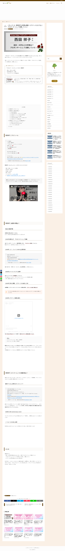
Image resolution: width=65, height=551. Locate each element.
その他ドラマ (51, 111)
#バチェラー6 (29, 157)
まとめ (11, 126)
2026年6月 (50, 166)
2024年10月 (50, 209)
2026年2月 (50, 175)
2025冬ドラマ (51, 89)
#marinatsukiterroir (30, 396)
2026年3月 (50, 173)
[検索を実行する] (61, 59)
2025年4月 (50, 196)
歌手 (49, 121)
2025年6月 (50, 192)
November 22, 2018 (28, 399)
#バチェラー (24, 157)
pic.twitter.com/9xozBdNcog (12, 260)
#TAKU (17, 396)
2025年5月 (50, 194)
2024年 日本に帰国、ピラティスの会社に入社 (19, 117)
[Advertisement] (32, 13)
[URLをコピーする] (40, 501)
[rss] (62, 0)
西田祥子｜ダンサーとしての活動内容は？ (17, 120)
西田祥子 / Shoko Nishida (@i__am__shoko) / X (16, 175)
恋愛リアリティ (7, 495)
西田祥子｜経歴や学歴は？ (15, 110)
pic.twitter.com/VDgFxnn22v (17, 158)
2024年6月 (50, 211)
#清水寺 (25, 396)
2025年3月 (50, 198)
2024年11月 (50, 207)
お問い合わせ (36, 547)
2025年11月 (50, 181)
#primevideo (9, 158)
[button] (7, 501)
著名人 (50, 128)
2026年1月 (50, 177)
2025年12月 (50, 179)
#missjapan (30, 259)
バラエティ (50, 113)
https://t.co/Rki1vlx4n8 (24, 259)
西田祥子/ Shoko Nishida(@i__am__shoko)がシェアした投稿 (18, 331)
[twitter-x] (60, 0)
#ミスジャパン (35, 259)
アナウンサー (51, 104)
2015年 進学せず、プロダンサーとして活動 (18, 113)
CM (49, 100)
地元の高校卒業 (14, 112)
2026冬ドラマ (51, 98)
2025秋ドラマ (51, 96)
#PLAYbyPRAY (21, 396)
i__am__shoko (15, 174)
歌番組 (50, 123)
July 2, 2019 (28, 262)
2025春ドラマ (51, 94)
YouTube (50, 102)
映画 (49, 117)
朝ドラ (50, 119)
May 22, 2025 (28, 160)
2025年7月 (50, 190)
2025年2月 (50, 200)
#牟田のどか (37, 396)
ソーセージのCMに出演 (15, 124)
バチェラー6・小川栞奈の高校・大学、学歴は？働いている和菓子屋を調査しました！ (27, 79)
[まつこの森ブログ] (7, 3)
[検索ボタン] (61, 3)
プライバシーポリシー (30, 547)
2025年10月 (50, 183)
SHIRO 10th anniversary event (16, 123)
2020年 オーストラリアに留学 (16, 116)
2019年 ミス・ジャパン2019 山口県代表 (18, 114)
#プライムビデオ (35, 157)
